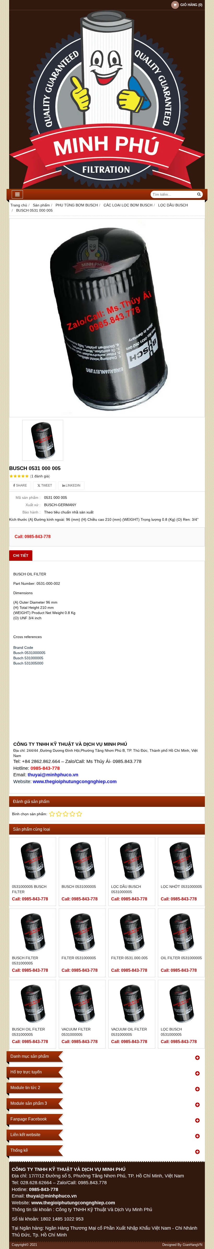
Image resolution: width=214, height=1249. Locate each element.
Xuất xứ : (33, 505)
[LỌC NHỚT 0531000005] (181, 860)
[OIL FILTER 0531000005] (181, 932)
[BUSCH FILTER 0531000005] (32, 932)
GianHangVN (192, 1245)
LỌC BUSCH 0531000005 (171, 1032)
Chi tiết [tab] (20, 555)
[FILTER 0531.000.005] (131, 932)
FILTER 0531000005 (79, 958)
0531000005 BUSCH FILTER (29, 889)
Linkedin (72, 485)
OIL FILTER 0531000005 (181, 958)
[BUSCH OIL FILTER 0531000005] (32, 1003)
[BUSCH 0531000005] (82, 860)
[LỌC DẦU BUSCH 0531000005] (131, 860)
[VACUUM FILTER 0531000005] (82, 1003)
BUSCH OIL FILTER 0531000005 (28, 1032)
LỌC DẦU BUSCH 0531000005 (126, 889)
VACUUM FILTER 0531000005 (76, 1032)
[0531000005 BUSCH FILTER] (32, 860)
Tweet (46, 485)
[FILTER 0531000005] (82, 932)
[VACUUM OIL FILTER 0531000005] (131, 1003)
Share (21, 485)
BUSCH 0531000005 (79, 886)
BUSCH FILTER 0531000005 (25, 960)
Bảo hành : (31, 512)
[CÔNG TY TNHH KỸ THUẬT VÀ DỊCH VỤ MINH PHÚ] (107, 188)
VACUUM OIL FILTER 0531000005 (129, 1032)
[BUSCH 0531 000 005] (107, 318)
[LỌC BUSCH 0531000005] (181, 1003)
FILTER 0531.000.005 (129, 958)
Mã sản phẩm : (28, 497)
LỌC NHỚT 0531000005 (181, 886)
